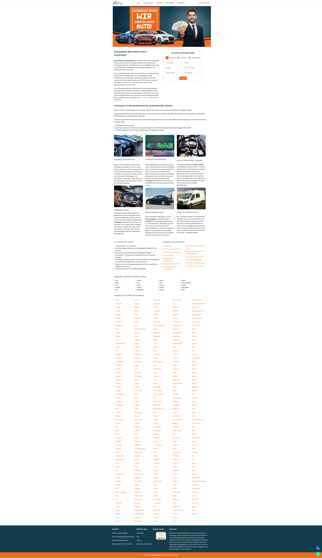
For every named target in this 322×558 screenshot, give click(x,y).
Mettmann (176, 311)
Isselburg (137, 423)
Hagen (136, 365)
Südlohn (194, 514)
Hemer (194, 412)
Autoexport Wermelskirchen (172, 252)
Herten (194, 416)
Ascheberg (157, 387)
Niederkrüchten (177, 325)
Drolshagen (137, 521)
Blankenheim (119, 419)
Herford (156, 470)
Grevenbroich (138, 361)
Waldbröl (175, 376)
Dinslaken (118, 318)
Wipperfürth (176, 405)
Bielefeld (118, 416)
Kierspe (194, 434)
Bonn (116, 427)
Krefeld (117, 477)
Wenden (194, 369)
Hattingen (156, 459)
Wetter (175, 390)
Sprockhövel (195, 503)
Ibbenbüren (176, 470)
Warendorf (118, 401)
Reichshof (176, 350)
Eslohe (156, 441)
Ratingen (118, 390)
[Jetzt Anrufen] (318, 548)
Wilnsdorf (175, 401)
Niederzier (118, 380)
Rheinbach (157, 354)
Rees (174, 347)
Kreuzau (117, 347)
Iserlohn (156, 488)
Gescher (136, 401)
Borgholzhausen (158, 408)
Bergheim (137, 517)
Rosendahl (157, 322)
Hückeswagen (158, 481)
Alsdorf (156, 383)
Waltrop (194, 463)
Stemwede (195, 452)
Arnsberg (156, 376)
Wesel (136, 314)
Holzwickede (138, 495)
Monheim (118, 369)
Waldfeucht (157, 336)
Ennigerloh (157, 430)
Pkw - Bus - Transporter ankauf (195, 263)
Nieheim (175, 514)
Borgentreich (138, 481)
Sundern (137, 463)
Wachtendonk (196, 358)
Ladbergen (157, 503)
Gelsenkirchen (119, 456)
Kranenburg (137, 427)
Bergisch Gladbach (140, 329)
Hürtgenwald (138, 419)
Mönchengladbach (120, 492)
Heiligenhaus (119, 325)
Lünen (175, 485)
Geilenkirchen (158, 445)
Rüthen (156, 358)
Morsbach (137, 437)
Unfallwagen (181, 3)
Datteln (136, 485)
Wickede (194, 380)
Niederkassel (138, 441)
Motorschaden (170, 3)
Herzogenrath (138, 412)
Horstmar (118, 332)
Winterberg (195, 387)
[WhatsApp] (318, 554)
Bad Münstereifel (139, 510)
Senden (194, 495)
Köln (116, 470)
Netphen (117, 376)
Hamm (117, 463)
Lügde (175, 495)
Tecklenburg (157, 369)
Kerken (194, 430)
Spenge (136, 459)
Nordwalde (137, 445)
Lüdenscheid (176, 492)
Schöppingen (196, 488)
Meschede (157, 303)
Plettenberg (176, 340)
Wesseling (137, 318)
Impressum (140, 544)
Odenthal (118, 387)
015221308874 (203, 3)
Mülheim (175, 318)
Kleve (136, 369)
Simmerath (195, 499)
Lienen (136, 434)
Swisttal (136, 383)
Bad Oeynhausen (178, 419)
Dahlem (156, 419)
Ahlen (136, 325)
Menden (117, 485)
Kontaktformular (144, 97)
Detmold (156, 423)
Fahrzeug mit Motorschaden (194, 256)
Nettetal (156, 307)
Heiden (136, 408)
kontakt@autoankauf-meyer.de (125, 536)
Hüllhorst (118, 336)
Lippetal (156, 517)
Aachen (117, 412)
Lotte (155, 343)
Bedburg (175, 423)
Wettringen (176, 394)
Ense (174, 434)
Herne (155, 474)
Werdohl (194, 372)
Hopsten (156, 477)
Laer (116, 350)
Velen (193, 350)
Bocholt (117, 311)
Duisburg (118, 448)
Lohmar (175, 488)
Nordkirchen (157, 311)
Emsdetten (195, 398)
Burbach (156, 416)
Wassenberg (176, 380)
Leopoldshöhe (119, 361)
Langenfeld (137, 372)
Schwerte (118, 506)
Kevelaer (175, 474)
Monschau (118, 372)
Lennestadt (118, 358)
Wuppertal (176, 408)
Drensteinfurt (157, 427)
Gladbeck (175, 445)
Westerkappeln (119, 405)
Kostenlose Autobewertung (120, 540)
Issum (193, 427)
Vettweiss (175, 369)
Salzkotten (137, 456)
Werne (175, 387)
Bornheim (137, 332)
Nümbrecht (176, 329)
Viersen (136, 300)
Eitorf (193, 394)
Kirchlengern (157, 499)
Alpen (117, 300)
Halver (155, 456)
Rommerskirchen (197, 318)
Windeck (194, 470)
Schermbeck (195, 325)
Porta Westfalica (197, 300)
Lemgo (175, 477)
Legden (194, 441)
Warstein (137, 307)
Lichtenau (195, 445)
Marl (174, 303)
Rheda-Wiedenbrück (198, 311)
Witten (155, 372)
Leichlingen (157, 510)
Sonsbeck (195, 336)
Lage (155, 506)
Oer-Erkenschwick (139, 448)
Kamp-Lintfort (138, 499)
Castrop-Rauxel (177, 430)
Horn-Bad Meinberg (198, 419)
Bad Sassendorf (158, 394)
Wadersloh (157, 332)
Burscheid (176, 427)
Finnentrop (157, 300)
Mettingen (176, 499)
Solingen (118, 514)
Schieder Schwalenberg (199, 481)
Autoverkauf (140, 533)
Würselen (195, 390)
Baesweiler (118, 303)
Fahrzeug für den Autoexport (194, 266)
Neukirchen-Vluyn (178, 510)
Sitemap (139, 540)
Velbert (117, 521)
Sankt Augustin (196, 477)
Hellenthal (176, 456)
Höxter (175, 466)
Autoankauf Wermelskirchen (172, 249)
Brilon (155, 412)
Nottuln (175, 517)
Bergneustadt (138, 390)
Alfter (155, 380)
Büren (136, 336)
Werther (194, 376)
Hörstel (136, 416)
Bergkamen (137, 477)
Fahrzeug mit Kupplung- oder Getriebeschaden (195, 252)
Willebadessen (177, 398)
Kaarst (155, 492)
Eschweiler (118, 322)
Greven (156, 448)
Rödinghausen (196, 314)
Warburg (194, 361)
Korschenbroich (120, 343)
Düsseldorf (118, 445)
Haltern (175, 448)
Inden (117, 340)
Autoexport (159, 3)
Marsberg (137, 503)
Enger (193, 401)
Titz (193, 456)
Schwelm (194, 329)
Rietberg (175, 358)
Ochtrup (156, 314)
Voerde (175, 372)
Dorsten (136, 343)
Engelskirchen (138, 350)
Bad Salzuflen (138, 474)
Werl (193, 466)
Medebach (118, 365)
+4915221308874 (122, 533)
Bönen (136, 394)
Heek (193, 408)
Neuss (117, 495)
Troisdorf (137, 387)
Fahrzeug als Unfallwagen (194, 260)
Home (138, 3)
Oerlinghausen (177, 332)
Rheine (136, 380)
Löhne (155, 521)
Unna (117, 517)
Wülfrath (194, 474)
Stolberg (194, 343)
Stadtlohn (195, 506)
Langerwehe (119, 354)
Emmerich (137, 347)
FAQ (138, 536)
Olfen (155, 350)
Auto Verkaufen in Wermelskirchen (169, 259)
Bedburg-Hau (158, 401)
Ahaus (136, 466)
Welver (156, 340)
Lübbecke (176, 481)
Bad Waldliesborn (139, 514)
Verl (193, 459)
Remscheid (195, 307)
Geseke (175, 441)
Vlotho (155, 329)
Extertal (194, 405)
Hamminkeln (176, 452)
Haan (155, 452)
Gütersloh (137, 488)
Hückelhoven (196, 423)
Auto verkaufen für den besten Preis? (195, 247)
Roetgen (117, 398)
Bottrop (117, 430)
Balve (155, 398)
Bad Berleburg (158, 390)
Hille (116, 329)
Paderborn (118, 503)
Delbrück (118, 314)
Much (174, 503)
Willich (194, 383)
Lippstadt (118, 481)
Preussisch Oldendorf (198, 303)
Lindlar (194, 448)
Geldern (136, 358)
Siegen (117, 510)
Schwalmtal (195, 492)
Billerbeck (156, 405)
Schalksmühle (196, 322)
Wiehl (117, 408)
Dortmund (118, 441)
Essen (117, 452)
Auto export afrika (169, 255)
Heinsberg (157, 463)
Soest (155, 365)
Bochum (117, 423)
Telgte (193, 347)
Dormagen (118, 437)
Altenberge (137, 470)
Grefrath (136, 405)
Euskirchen (137, 354)
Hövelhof (175, 463)
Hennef (156, 466)
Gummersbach (119, 459)
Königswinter (119, 474)
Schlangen (195, 485)
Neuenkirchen (177, 322)
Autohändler (167, 246)
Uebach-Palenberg (159, 325)
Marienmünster (177, 300)
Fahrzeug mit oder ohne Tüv (172, 264)
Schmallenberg (158, 361)
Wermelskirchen (177, 383)
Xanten (175, 412)
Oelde (174, 521)
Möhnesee (176, 314)
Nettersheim (176, 506)
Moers (117, 488)
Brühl (116, 434)
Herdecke (176, 459)
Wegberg (194, 365)
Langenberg (195, 437)
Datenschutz (148, 544)
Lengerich (137, 430)
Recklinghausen (120, 394)
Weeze (136, 311)
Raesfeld (156, 318)
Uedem (175, 365)
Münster (156, 347)
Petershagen (176, 336)
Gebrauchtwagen (148, 3)
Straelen (194, 510)
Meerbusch (176, 307)
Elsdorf (136, 398)
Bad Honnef (176, 416)
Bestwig (117, 307)
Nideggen (137, 506)
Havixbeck (137, 492)
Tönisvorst (176, 361)
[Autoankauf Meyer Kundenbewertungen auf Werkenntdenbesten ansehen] (161, 536)
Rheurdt (175, 354)
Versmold (194, 354)
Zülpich (136, 322)
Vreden (136, 303)
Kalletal (156, 495)
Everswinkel (176, 437)
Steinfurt (194, 340)
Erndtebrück (157, 437)
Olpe (116, 499)
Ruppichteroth (138, 452)
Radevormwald (177, 343)
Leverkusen (157, 514)
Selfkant (194, 332)
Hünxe (155, 485)
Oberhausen (138, 376)
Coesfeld (137, 340)
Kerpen (117, 466)
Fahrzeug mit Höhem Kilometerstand (170, 268)
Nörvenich (118, 383)
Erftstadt (156, 434)
